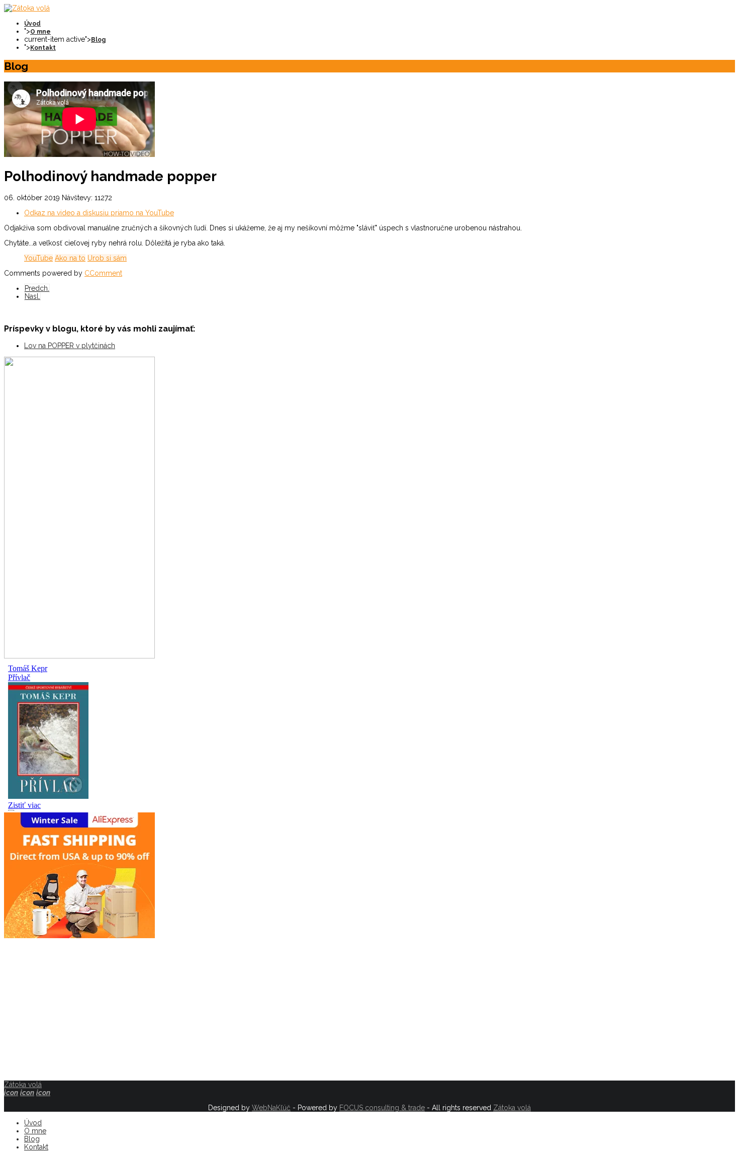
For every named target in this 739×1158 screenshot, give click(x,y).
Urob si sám (107, 258)
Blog (98, 39)
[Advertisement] (305, 1010)
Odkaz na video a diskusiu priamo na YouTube (99, 213)
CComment (103, 273)
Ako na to (70, 258)
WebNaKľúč (271, 1108)
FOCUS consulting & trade (382, 1108)
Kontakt (43, 47)
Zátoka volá (23, 1085)
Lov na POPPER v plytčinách (69, 346)
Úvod (32, 23)
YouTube (38, 258)
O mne (40, 31)
